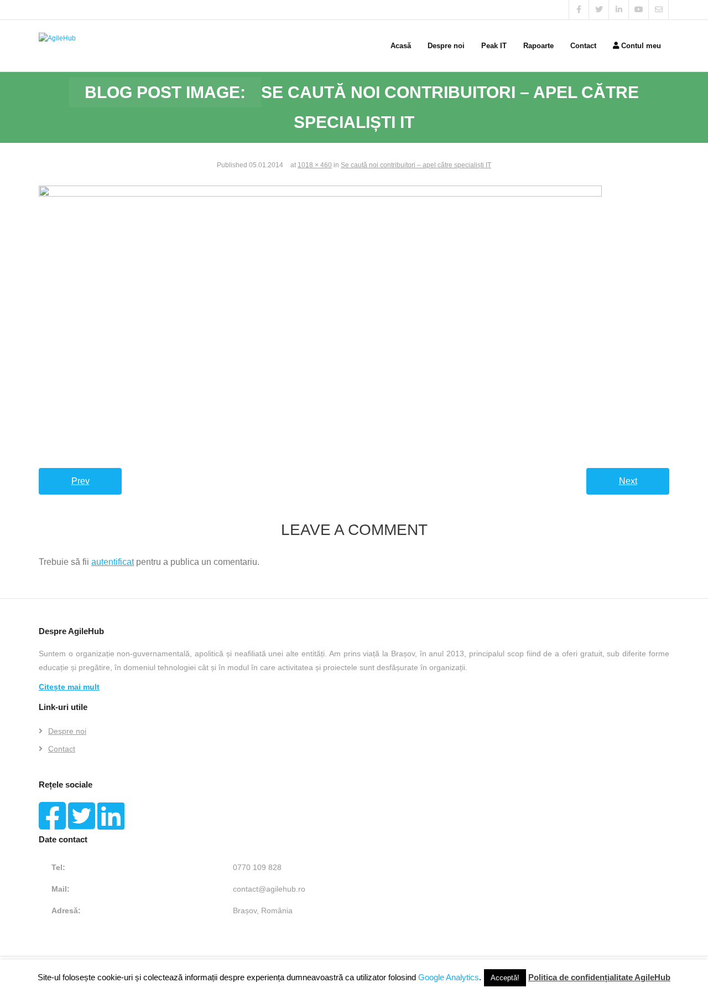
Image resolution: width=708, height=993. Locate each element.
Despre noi (67, 731)
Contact (61, 748)
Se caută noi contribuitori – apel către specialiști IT (416, 165)
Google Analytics (448, 977)
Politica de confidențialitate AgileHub (599, 977)
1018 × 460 (315, 165)
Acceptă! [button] (505, 978)
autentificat (112, 562)
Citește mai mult (69, 686)
